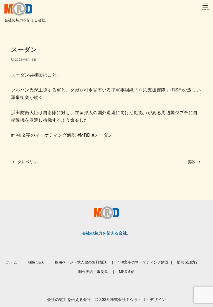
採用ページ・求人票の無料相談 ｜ (84, 262)
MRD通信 (127, 271)
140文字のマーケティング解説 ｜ (146, 262)
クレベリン (27, 161)
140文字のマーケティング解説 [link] (45, 135)
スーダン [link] (103, 135)
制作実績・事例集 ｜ (96, 271)
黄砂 (191, 161)
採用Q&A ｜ (39, 262)
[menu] (205, 6)
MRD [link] (85, 135)
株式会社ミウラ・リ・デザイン (138, 299)
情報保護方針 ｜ (192, 262)
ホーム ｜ (15, 262)
